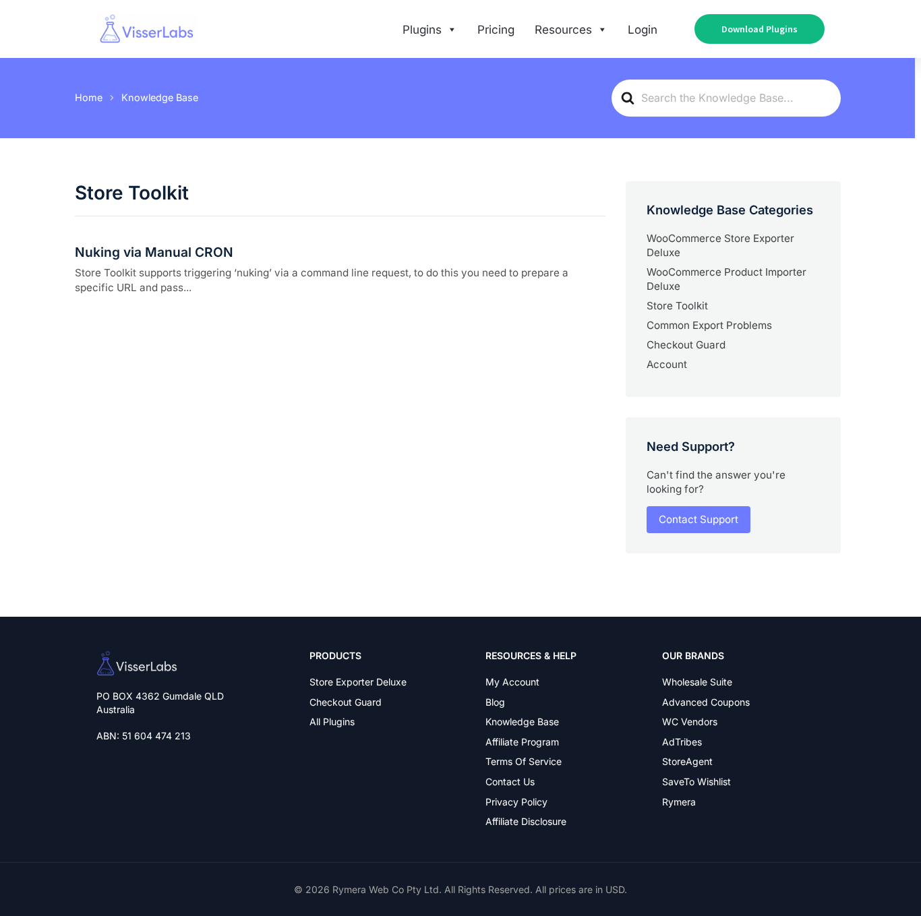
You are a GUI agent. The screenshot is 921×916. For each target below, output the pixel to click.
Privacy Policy (516, 801)
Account (667, 364)
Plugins (422, 29)
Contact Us (510, 781)
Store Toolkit (677, 305)
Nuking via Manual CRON (154, 252)
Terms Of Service (523, 761)
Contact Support (698, 519)
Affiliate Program (522, 741)
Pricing (495, 29)
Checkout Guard (686, 344)
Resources (563, 29)
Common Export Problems (709, 325)
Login (642, 29)
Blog (495, 702)
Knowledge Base (522, 721)
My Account (512, 682)
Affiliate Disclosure (525, 821)
